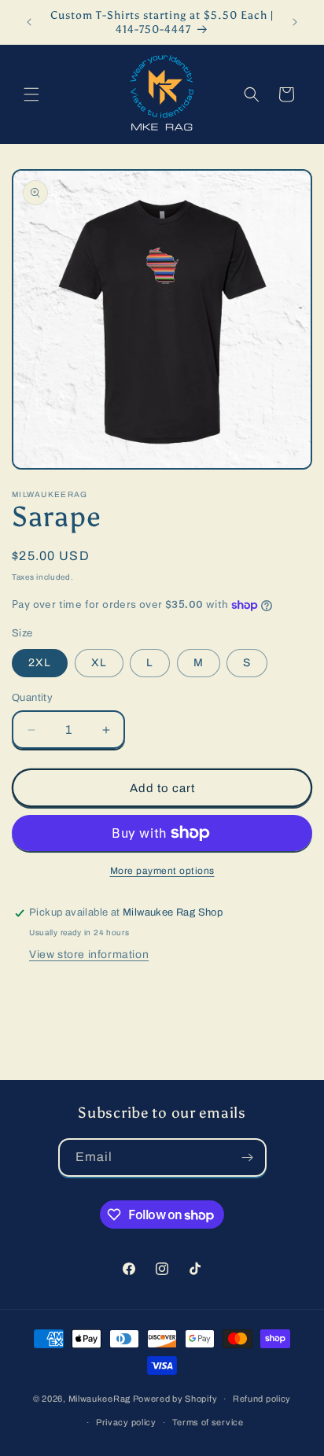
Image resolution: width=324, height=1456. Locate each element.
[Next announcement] (295, 22)
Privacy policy (126, 1422)
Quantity (32, 697)
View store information (89, 954)
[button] (31, 94)
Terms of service (208, 1422)
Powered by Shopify (175, 1398)
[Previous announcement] (29, 22)
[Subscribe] (247, 1157)
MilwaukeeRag (99, 1398)
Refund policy (262, 1398)
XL (99, 663)
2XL (39, 663)
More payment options (162, 870)
